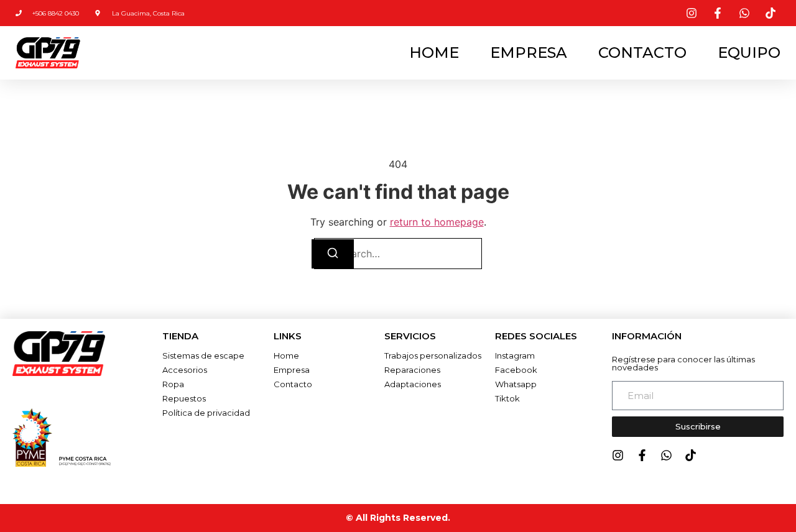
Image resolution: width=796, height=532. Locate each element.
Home (434, 53)
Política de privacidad (206, 413)
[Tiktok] (690, 455)
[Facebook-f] (642, 455)
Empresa (528, 53)
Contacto (642, 53)
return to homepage (437, 222)
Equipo (749, 53)
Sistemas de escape (203, 355)
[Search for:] (398, 253)
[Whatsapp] (666, 455)
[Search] (333, 253)
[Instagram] (618, 455)
